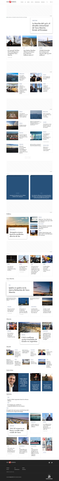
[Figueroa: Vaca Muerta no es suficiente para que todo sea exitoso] (34, 219)
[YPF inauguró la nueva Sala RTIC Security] (36, 77)
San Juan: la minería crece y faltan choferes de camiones (18, 196)
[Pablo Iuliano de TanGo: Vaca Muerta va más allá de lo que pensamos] (12, 382)
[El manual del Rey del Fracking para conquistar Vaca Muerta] (13, 41)
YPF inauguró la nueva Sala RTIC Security (46, 78)
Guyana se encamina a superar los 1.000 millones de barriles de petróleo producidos (49, 364)
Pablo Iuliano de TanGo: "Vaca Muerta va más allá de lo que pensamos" (23, 382)
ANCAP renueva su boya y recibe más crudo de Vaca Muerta (17, 431)
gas (24, 47)
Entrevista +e (35, 382)
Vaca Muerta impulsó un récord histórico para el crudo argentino (23, 115)
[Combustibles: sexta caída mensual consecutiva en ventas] (47, 259)
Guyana (47, 359)
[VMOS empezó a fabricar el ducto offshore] (35, 417)
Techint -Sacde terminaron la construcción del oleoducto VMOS (47, 310)
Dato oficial (23, 334)
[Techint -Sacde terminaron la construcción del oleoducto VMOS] (47, 301)
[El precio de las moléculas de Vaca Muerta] (11, 301)
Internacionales (16, 469)
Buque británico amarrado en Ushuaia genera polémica (45, 227)
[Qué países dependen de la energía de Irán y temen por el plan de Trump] (10, 362)
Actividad (47, 382)
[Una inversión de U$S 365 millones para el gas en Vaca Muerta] (12, 135)
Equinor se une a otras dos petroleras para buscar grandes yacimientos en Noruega (18, 354)
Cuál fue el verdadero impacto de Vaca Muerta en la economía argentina (46, 88)
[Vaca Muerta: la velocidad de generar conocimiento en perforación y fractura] (36, 135)
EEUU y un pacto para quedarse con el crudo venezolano (47, 115)
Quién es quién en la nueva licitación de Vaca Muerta (19, 290)
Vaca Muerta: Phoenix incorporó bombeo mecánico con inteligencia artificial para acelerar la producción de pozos (41, 196)
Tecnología (44, 74)
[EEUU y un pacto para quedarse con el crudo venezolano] (36, 114)
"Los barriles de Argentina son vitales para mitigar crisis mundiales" (35, 387)
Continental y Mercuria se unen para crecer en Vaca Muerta (35, 310)
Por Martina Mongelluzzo (46, 141)
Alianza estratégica (33, 306)
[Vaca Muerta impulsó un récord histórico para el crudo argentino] (12, 114)
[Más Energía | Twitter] (52, 2)
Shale (8, 47)
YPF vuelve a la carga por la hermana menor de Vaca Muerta (11, 450)
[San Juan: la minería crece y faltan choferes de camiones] (17, 183)
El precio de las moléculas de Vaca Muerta (11, 310)
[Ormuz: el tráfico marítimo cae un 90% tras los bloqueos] (26, 352)
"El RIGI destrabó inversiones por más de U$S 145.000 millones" (45, 53)
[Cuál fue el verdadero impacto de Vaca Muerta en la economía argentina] (36, 87)
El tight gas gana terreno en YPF (22, 126)
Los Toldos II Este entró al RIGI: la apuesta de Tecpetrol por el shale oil (47, 427)
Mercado (20, 306)
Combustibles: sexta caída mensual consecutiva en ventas (46, 269)
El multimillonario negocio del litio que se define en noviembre (23, 451)
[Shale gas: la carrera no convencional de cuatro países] (36, 148)
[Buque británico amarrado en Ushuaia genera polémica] (34, 226)
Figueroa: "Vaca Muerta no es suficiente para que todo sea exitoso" (45, 221)
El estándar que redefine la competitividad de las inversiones (16, 405)
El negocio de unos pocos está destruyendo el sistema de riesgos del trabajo (17, 410)
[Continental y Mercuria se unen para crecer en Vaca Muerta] (35, 301)
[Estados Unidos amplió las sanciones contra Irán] (41, 352)
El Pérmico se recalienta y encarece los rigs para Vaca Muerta (23, 310)
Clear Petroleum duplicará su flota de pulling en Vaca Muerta (47, 386)
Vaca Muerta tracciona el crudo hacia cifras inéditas (11, 268)
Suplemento (44, 452)
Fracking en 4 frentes (46, 145)
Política (7, 469)
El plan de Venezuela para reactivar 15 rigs (34, 362)
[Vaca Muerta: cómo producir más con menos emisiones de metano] (36, 125)
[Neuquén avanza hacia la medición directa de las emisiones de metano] (17, 225)
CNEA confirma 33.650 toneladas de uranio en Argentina (29, 339)
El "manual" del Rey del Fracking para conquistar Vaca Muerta (13, 53)
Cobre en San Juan (21, 73)
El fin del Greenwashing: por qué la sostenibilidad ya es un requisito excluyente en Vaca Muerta (23, 149)
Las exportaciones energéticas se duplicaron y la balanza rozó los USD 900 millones (35, 452)
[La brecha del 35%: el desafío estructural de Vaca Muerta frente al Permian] (29, 25)
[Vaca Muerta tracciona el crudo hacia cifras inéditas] (11, 259)
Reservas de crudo (45, 111)
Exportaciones (9, 306)
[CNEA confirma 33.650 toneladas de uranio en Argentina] (29, 330)
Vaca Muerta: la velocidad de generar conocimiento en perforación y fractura (46, 136)
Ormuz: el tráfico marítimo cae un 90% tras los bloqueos (33, 353)
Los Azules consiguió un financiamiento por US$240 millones (22, 78)
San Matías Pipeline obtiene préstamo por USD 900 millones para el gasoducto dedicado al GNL (29, 54)
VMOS (43, 306)
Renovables (24, 469)
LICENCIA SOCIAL (21, 144)
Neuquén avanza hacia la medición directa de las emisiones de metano (16, 236)
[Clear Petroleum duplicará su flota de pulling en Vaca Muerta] (47, 377)
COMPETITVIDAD (34, 20)
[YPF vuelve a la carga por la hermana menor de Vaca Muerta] (11, 441)
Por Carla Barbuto (21, 314)
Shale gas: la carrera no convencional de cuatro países (46, 149)
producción (20, 111)
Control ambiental (12, 229)
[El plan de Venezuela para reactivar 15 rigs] (26, 362)
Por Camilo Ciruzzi (23, 389)
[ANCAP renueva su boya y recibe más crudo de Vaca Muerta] (17, 421)
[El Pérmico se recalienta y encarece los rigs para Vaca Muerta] (23, 301)
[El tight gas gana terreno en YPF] (12, 125)
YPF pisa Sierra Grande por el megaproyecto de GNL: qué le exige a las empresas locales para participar (35, 270)
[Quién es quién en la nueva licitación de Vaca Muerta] (43, 289)
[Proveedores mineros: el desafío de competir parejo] (11, 326)
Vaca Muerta (23, 375)
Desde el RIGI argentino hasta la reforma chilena (17, 400)
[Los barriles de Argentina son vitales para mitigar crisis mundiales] (35, 377)
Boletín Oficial (21, 132)
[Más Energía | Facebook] (50, 2)
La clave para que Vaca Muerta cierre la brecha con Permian (23, 268)
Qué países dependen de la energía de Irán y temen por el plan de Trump (18, 363)
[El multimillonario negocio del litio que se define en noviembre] (23, 441)
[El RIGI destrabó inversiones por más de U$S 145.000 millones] (45, 41)
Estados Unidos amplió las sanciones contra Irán (49, 353)
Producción (20, 123)
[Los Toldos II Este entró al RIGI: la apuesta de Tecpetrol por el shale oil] (47, 417)
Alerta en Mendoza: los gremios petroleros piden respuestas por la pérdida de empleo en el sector (23, 89)
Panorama (40, 47)
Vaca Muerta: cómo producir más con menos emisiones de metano (47, 126)
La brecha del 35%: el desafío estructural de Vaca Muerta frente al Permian (41, 26)
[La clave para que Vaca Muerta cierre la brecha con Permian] (23, 259)
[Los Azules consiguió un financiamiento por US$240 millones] (12, 77)
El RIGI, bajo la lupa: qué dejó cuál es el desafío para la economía (45, 234)
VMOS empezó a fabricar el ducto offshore (35, 425)
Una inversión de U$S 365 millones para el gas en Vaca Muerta (23, 136)
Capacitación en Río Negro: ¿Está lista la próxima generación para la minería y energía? (47, 336)
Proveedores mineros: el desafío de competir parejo (11, 335)
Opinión (8, 397)
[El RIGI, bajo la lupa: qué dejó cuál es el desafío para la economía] (34, 233)
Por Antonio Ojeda (10, 57)
